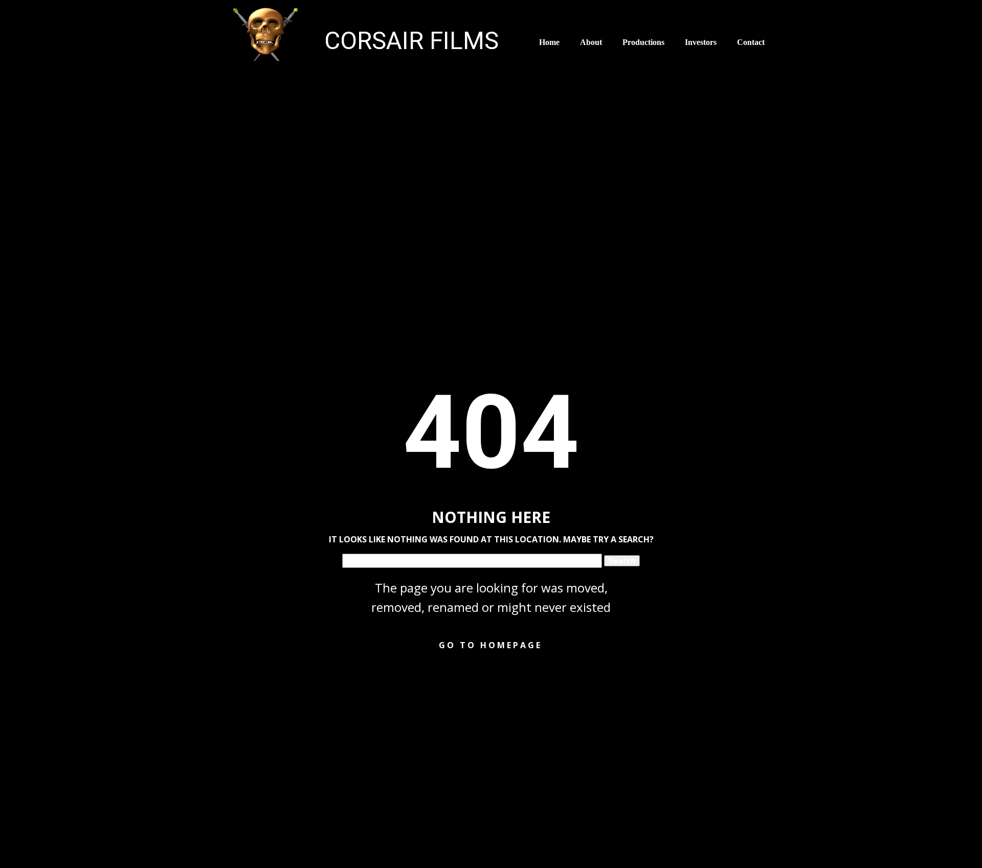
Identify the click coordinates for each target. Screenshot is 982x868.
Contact (751, 42)
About (591, 42)
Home (549, 42)
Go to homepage (490, 645)
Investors (701, 42)
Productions (643, 42)
